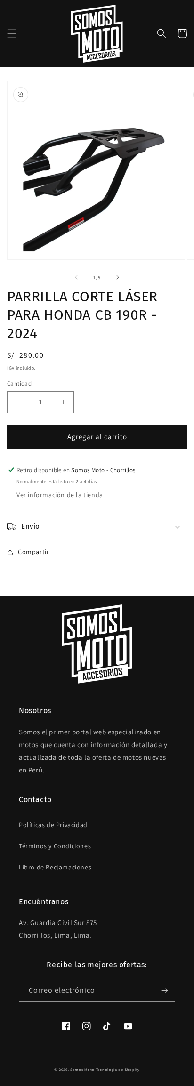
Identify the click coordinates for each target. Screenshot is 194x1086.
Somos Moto (82, 1069)
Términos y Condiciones (55, 846)
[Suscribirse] (164, 991)
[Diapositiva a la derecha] (117, 277)
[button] (11, 33)
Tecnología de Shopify (118, 1069)
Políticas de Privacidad (53, 825)
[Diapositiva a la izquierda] (76, 277)
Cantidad (19, 383)
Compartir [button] (33, 551)
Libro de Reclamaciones (55, 867)
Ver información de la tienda (59, 495)
